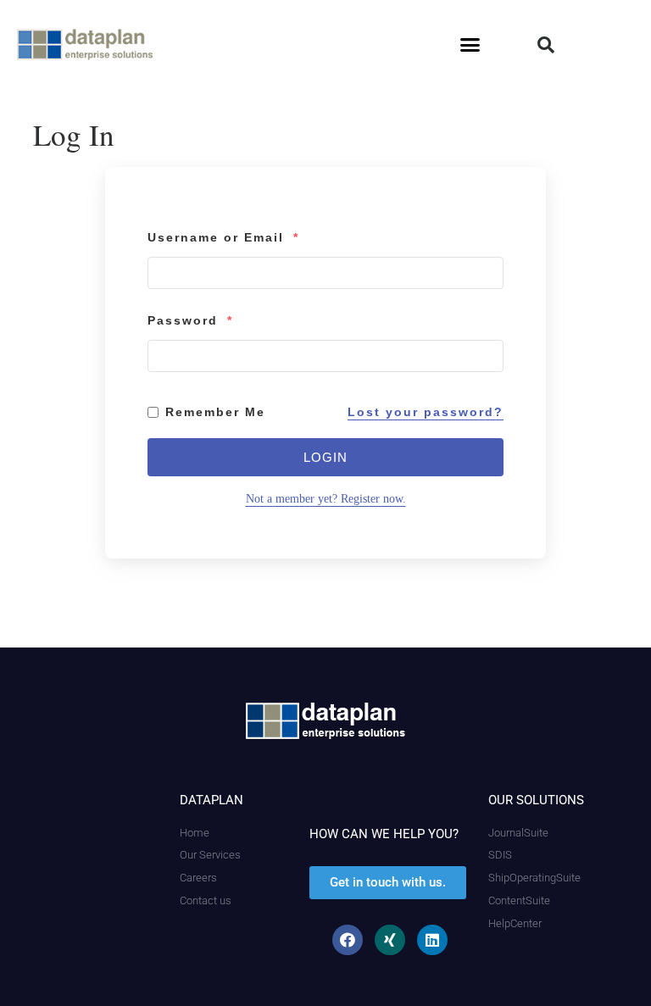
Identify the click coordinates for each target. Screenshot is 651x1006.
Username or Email (223, 237)
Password (190, 320)
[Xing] (390, 940)
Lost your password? (426, 412)
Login (325, 457)
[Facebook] (347, 940)
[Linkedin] (432, 940)
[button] (470, 45)
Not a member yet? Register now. (326, 498)
